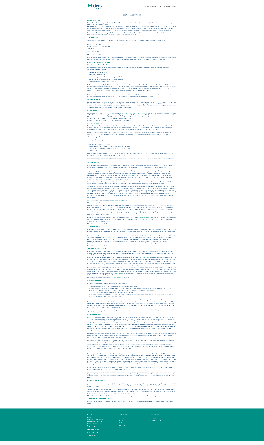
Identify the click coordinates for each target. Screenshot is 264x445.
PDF (136, 34)
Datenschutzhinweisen (117, 224)
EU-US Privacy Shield (133, 175)
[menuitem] (146, 6)
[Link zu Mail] (176, 1)
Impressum (153, 418)
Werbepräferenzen (119, 273)
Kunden (121, 423)
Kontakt (121, 428)
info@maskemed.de (96, 55)
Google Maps (92, 435)
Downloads (122, 425)
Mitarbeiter (122, 420)
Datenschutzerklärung (117, 200)
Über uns (121, 418)
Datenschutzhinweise (156, 423)
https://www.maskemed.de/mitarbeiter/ (135, 113)
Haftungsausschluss (155, 420)
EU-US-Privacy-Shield (94, 324)
